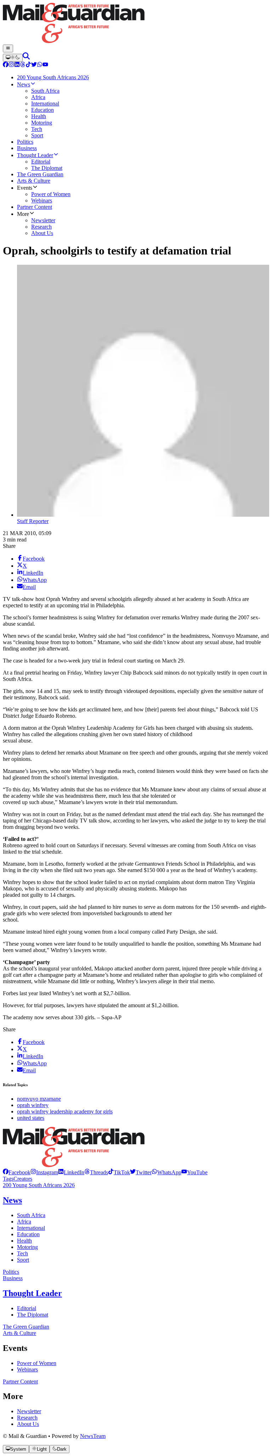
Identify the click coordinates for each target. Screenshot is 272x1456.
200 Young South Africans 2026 (39, 1185)
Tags (8, 1179)
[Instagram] (11, 65)
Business (13, 1278)
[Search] (26, 58)
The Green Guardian (26, 1327)
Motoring (27, 1247)
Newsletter (29, 1411)
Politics (11, 1272)
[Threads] (23, 65)
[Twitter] (34, 65)
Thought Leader (32, 1293)
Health (24, 1241)
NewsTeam (93, 1436)
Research (27, 1418)
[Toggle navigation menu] (8, 48)
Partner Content (20, 1381)
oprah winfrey (33, 1105)
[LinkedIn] (17, 65)
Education (28, 1234)
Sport (23, 1260)
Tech (22, 1253)
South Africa (31, 1215)
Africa (24, 1222)
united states (30, 1118)
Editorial (26, 1308)
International (31, 1228)
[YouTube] (45, 65)
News (12, 1200)
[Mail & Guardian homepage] (136, 24)
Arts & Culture (19, 1333)
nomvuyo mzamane (39, 1099)
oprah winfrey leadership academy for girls (65, 1111)
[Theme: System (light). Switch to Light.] (13, 58)
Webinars (27, 1369)
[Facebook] (5, 65)
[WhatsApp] (39, 65)
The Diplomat (32, 1315)
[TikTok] (28, 65)
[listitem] (16, 1172)
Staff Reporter (33, 521)
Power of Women (36, 1363)
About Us (28, 1424)
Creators (22, 1179)
